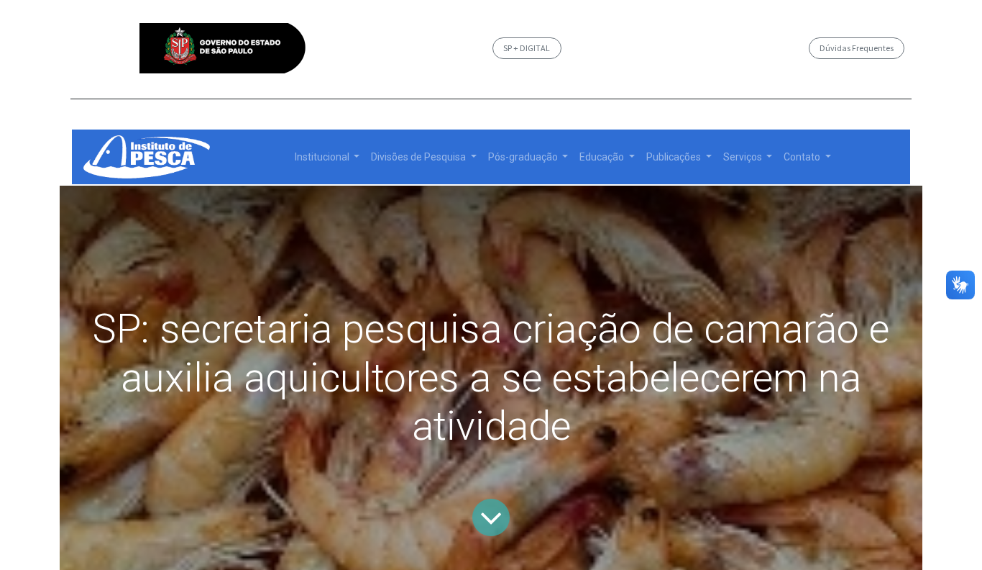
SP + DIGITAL (526, 47)
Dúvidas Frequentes (857, 47)
